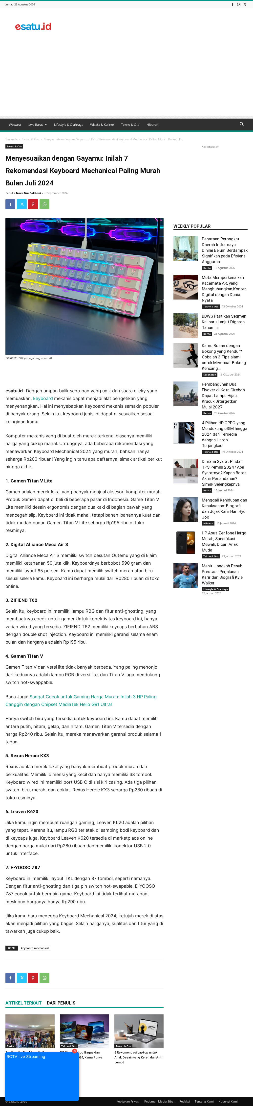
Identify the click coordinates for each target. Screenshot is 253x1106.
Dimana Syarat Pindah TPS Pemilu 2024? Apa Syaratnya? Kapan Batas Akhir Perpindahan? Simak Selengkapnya (224, 473)
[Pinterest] (33, 204)
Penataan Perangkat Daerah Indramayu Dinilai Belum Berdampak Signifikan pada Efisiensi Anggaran (225, 250)
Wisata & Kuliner (102, 124)
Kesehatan (209, 374)
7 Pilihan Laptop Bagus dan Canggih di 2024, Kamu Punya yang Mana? (81, 1057)
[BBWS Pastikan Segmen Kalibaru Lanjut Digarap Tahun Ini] (185, 325)
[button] (242, 124)
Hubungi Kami (228, 1101)
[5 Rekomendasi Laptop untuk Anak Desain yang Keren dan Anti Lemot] (139, 1031)
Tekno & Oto (130, 124)
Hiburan (153, 124)
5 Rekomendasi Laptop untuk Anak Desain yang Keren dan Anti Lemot (138, 1057)
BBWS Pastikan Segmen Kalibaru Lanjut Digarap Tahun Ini (224, 322)
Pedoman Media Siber (159, 1101)
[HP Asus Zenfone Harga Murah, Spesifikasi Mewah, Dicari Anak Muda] (185, 542)
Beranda (11, 139)
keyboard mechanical (35, 948)
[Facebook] (232, 4)
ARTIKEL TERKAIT (23, 1002)
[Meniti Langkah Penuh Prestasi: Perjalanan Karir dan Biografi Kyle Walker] (185, 575)
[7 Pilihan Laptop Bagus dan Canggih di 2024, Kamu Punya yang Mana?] (84, 1031)
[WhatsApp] (44, 204)
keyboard (43, 398)
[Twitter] (245, 4)
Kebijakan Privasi (128, 1101)
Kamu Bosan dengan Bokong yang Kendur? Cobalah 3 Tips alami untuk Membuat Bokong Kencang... (224, 357)
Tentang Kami (204, 1101)
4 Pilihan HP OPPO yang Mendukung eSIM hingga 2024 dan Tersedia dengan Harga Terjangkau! (224, 434)
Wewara (15, 124)
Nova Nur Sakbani (28, 193)
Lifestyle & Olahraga (68, 124)
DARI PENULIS (61, 1002)
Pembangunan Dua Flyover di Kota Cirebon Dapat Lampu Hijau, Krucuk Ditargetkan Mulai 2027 (223, 395)
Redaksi (184, 1101)
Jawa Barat (35, 124)
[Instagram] (238, 4)
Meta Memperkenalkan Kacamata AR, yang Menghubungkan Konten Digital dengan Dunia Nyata (224, 289)
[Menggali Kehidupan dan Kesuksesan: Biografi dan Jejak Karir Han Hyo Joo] (185, 509)
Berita (10, 1046)
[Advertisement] (157, 26)
